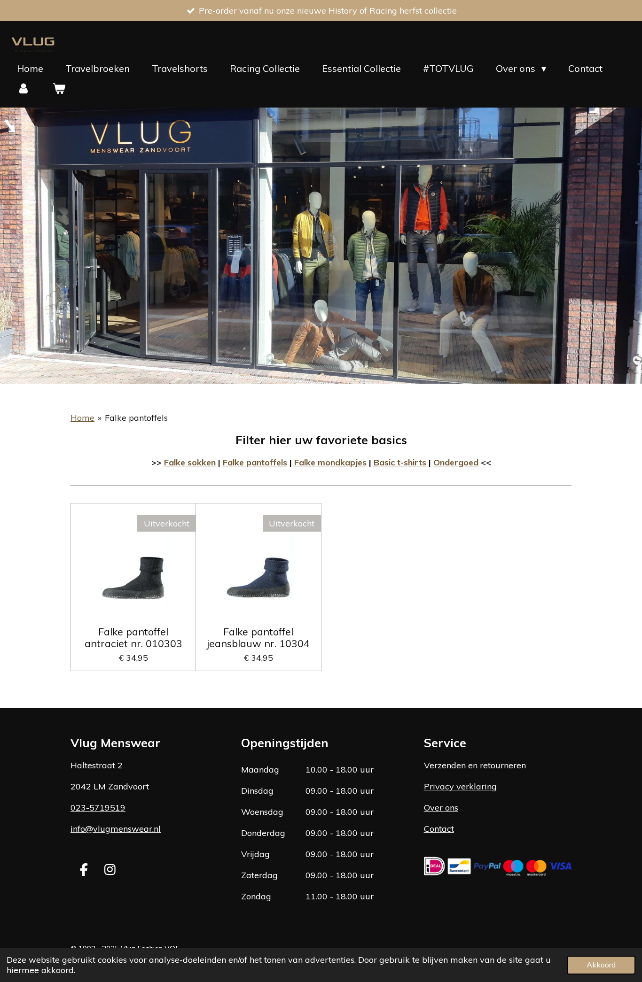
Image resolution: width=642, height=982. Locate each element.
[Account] (23, 88)
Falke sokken (190, 462)
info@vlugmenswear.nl (115, 828)
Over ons (441, 807)
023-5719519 (97, 807)
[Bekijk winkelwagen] (59, 88)
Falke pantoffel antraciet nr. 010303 (133, 637)
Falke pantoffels (136, 417)
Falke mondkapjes (330, 462)
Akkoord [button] (601, 964)
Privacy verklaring (460, 786)
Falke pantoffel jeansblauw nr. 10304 (258, 637)
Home (82, 417)
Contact (439, 828)
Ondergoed (455, 462)
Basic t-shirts (400, 462)
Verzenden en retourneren (475, 765)
